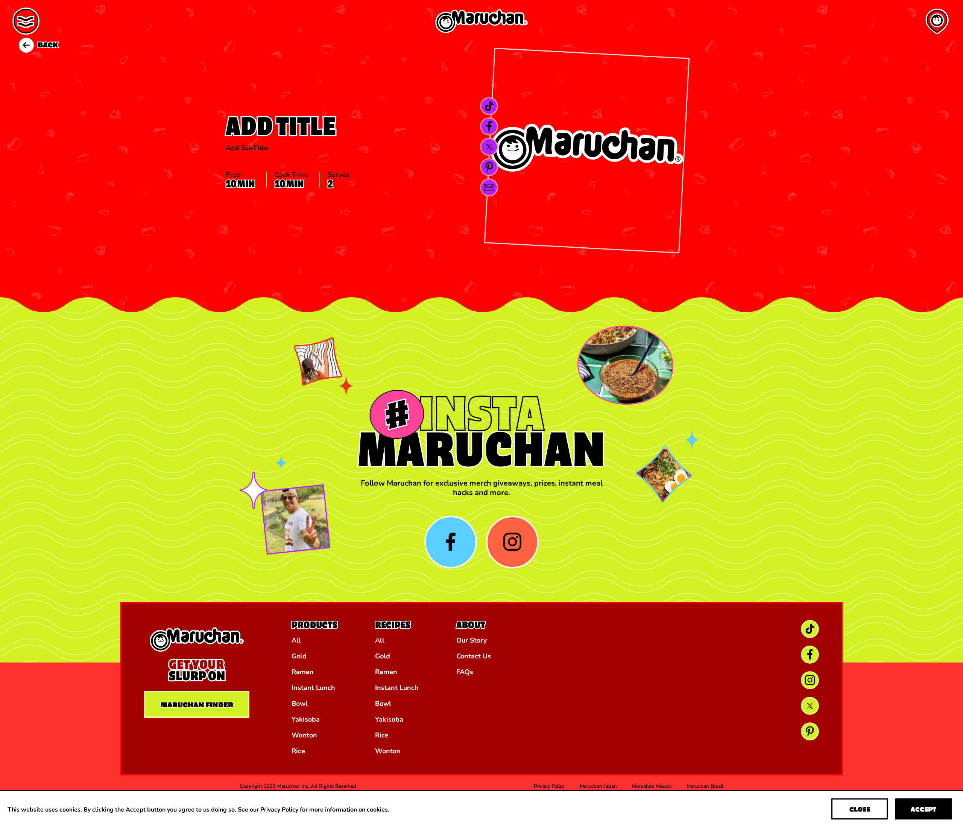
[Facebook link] (489, 126)
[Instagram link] (810, 680)
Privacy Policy (279, 809)
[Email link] (489, 187)
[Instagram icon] (512, 542)
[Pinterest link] (489, 167)
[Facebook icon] (450, 542)
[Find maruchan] (937, 21)
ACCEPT (923, 809)
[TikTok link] (489, 106)
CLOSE (859, 809)
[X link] (489, 147)
